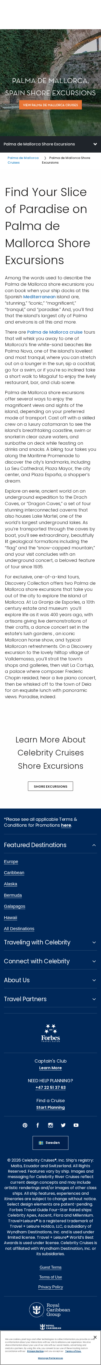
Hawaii (10, 917)
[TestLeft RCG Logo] (49, 1309)
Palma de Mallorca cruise (55, 332)
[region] (50, 1347)
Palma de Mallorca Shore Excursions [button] (39, 144)
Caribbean (14, 872)
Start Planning (50, 1107)
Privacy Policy (50, 1287)
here (66, 825)
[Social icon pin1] (25, 1125)
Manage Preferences (50, 1358)
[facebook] (37, 1125)
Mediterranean (39, 297)
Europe (11, 861)
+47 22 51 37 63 (51, 1087)
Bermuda (13, 895)
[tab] (50, 144)
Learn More (50, 1068)
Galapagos (14, 906)
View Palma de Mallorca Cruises (50, 105)
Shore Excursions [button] (50, 786)
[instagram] (50, 1125)
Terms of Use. (73, 1351)
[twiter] (63, 1125)
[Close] (95, 1337)
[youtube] (76, 1125)
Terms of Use (50, 1277)
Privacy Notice (35, 1351)
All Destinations (19, 928)
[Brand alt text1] (50, 1327)
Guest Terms (51, 1267)
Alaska (10, 884)
